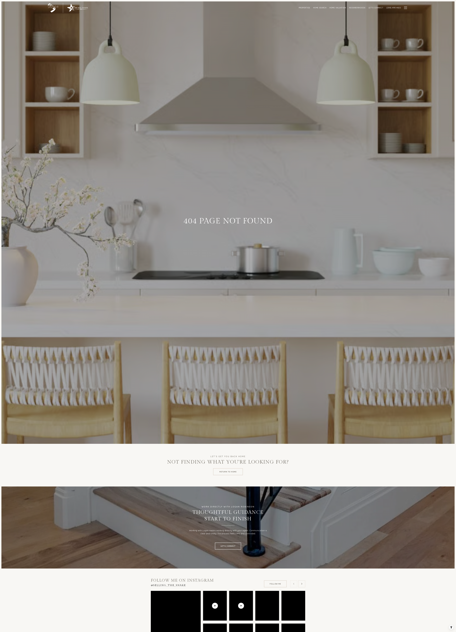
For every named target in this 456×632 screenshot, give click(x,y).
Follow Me (275, 584)
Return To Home (228, 472)
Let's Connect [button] (228, 546)
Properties (304, 8)
